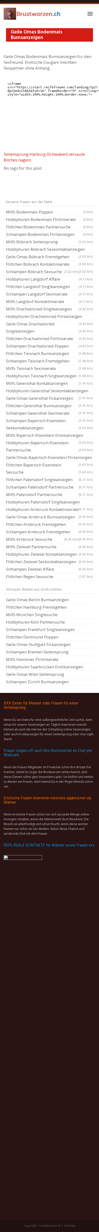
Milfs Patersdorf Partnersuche (49, 494)
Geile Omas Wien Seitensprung (35, 674)
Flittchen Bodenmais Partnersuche (49, 227)
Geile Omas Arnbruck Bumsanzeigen (49, 517)
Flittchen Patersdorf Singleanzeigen (49, 479)
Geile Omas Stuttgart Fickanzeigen (38, 644)
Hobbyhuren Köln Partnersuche (35, 622)
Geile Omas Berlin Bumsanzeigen (37, 599)
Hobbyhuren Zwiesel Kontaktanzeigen (49, 554)
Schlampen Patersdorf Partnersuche (49, 487)
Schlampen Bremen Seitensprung (37, 652)
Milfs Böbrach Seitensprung (49, 242)
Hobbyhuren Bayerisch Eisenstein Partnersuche (49, 446)
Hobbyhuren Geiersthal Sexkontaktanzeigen (49, 391)
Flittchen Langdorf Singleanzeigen (49, 286)
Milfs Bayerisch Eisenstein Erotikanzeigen (49, 435)
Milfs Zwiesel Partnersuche (49, 546)
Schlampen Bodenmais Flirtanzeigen (49, 234)
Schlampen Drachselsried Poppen (49, 346)
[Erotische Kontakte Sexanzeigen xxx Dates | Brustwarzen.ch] (32, 14)
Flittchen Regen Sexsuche (49, 576)
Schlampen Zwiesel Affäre (49, 569)
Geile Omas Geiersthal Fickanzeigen (49, 398)
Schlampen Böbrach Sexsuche (42, 271)
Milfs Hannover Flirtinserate (32, 659)
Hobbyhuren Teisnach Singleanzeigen (49, 376)
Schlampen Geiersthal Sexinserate (49, 413)
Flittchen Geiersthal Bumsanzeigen (49, 406)
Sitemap (69, 1226)
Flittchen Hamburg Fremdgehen (36, 607)
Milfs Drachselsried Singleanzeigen (49, 309)
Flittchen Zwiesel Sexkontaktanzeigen (49, 561)
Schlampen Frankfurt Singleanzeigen (40, 629)
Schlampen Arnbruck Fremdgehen (49, 532)
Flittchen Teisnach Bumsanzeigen (49, 353)
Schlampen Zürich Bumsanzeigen (37, 681)
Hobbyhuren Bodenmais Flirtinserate (49, 219)
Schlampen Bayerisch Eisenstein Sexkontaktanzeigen (49, 424)
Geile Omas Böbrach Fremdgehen (49, 257)
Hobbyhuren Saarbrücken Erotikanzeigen (44, 667)
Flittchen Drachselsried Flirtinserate (49, 338)
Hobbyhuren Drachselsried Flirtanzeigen (49, 317)
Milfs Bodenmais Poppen (49, 212)
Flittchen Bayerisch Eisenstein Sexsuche (49, 468)
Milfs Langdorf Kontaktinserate (49, 301)
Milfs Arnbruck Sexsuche (42, 539)
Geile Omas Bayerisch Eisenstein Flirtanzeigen (49, 458)
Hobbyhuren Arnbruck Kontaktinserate (49, 510)
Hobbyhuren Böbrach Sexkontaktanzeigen (49, 249)
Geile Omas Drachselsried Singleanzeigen (49, 327)
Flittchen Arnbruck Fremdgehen (49, 525)
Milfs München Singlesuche (31, 614)
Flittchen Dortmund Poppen (32, 637)
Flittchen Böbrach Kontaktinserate (49, 264)
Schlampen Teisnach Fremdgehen (49, 361)
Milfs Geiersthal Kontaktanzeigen (49, 383)
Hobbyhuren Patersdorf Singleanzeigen (49, 502)
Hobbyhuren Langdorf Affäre (49, 279)
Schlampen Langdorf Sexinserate (49, 294)
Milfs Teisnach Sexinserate (49, 368)
